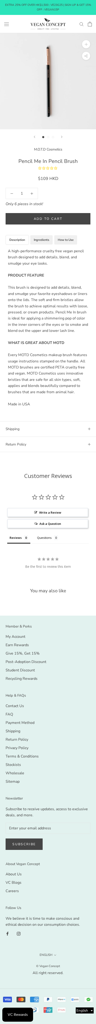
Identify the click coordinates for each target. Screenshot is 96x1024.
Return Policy (16, 444)
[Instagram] (19, 933)
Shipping (13, 429)
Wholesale (15, 773)
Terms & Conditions (22, 756)
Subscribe (24, 844)
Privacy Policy (17, 747)
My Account (15, 636)
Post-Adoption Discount (26, 661)
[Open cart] (90, 24)
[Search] (81, 24)
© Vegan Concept (48, 966)
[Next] (61, 137)
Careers (12, 891)
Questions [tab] (44, 538)
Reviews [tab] (16, 538)
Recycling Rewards (22, 678)
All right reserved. (48, 972)
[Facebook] (7, 933)
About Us (14, 874)
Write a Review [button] (50, 512)
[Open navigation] (6, 24)
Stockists (13, 764)
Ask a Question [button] (50, 524)
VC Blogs (13, 882)
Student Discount (20, 670)
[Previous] (34, 137)
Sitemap (13, 781)
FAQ (9, 714)
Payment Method (20, 722)
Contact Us (15, 705)
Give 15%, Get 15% (23, 653)
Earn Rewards (17, 645)
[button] (85, 1010)
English (46, 955)
